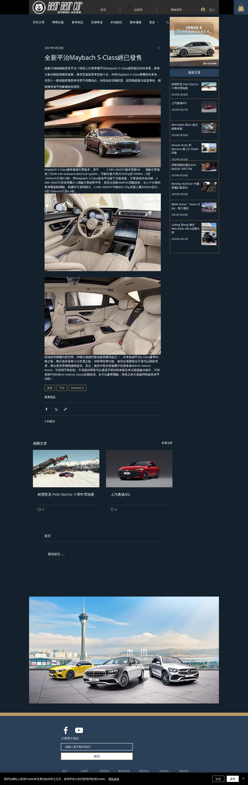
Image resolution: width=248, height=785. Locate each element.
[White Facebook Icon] (66, 730)
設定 (218, 779)
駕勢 (50, 388)
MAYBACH (77, 388)
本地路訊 (116, 22)
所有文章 (39, 22)
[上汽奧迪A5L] (139, 468)
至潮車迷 (97, 22)
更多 (152, 22)
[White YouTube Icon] (79, 730)
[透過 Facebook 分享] (46, 409)
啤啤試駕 (58, 22)
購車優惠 (135, 22)
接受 (232, 779)
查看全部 (167, 443)
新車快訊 (77, 22)
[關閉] (243, 779)
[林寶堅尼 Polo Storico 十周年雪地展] (66, 468)
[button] (241, 7)
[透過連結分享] (65, 409)
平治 (62, 388)
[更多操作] (158, 47)
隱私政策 (113, 779)
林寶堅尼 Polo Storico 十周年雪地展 (66, 494)
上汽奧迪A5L (120, 494)
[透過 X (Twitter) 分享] (56, 409)
